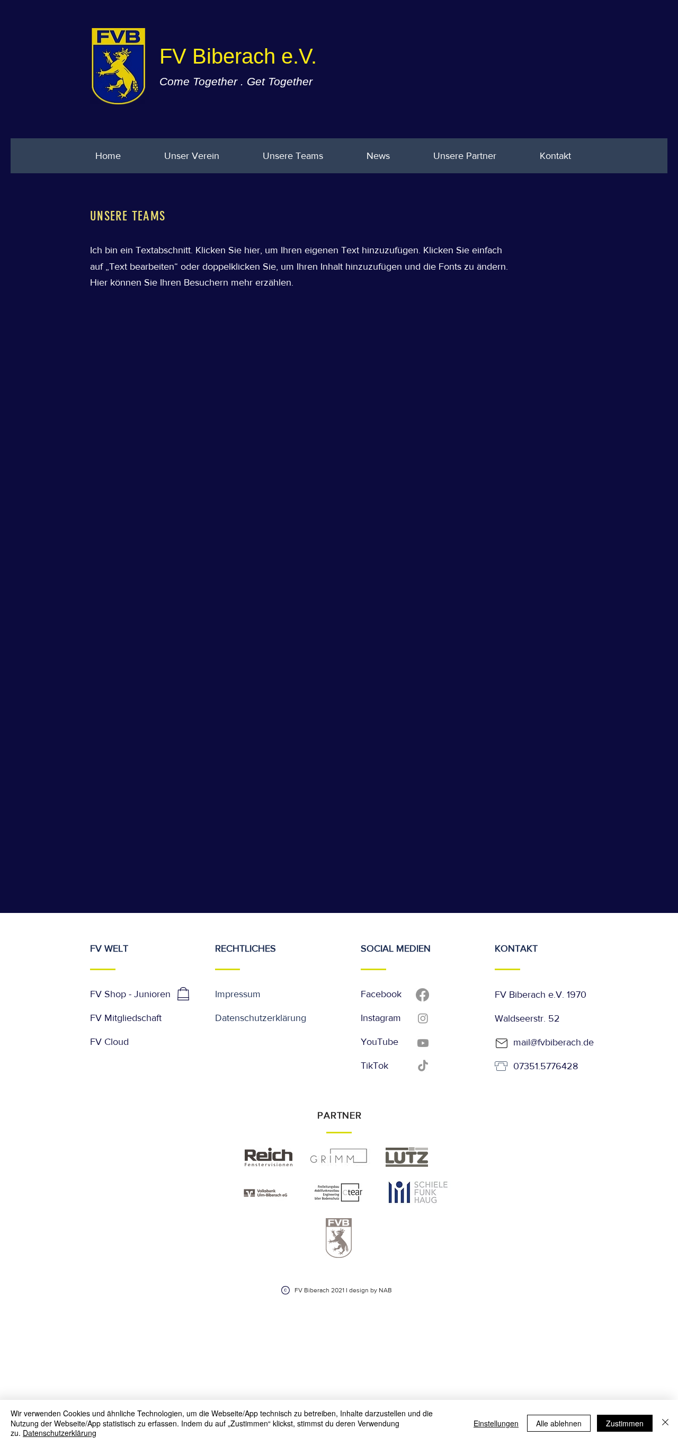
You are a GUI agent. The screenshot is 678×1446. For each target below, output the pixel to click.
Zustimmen (625, 1423)
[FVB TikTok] (423, 1066)
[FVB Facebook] (422, 994)
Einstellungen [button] (496, 1423)
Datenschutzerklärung (260, 1018)
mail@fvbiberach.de (553, 1042)
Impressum (238, 994)
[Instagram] (423, 1018)
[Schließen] (665, 1423)
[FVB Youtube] (423, 1043)
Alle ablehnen (559, 1423)
